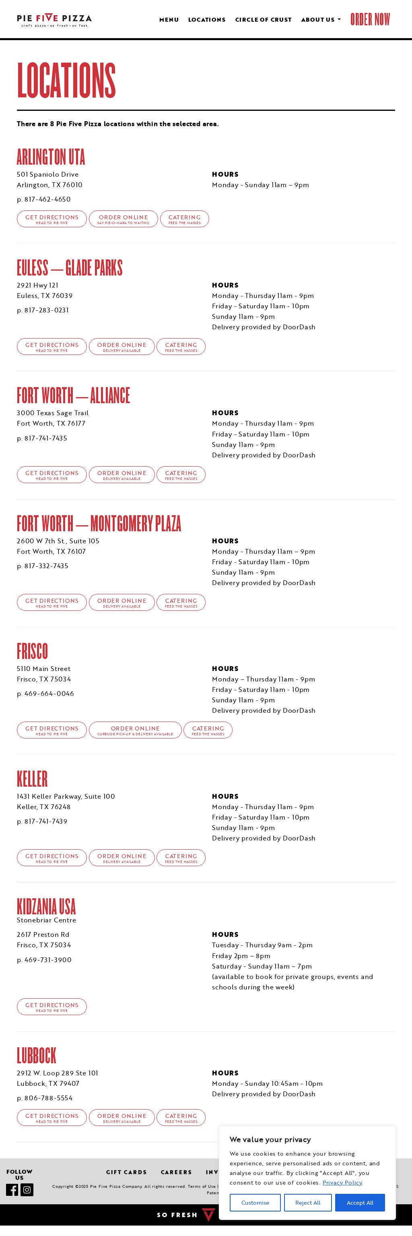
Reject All (307, 1203)
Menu (169, 20)
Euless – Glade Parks (70, 267)
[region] (307, 1173)
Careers (176, 1172)
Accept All (360, 1203)
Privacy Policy (343, 1183)
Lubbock (37, 1055)
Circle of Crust (263, 20)
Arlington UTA (51, 157)
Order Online (123, 219)
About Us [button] (319, 20)
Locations (206, 20)
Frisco (32, 651)
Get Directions (51, 219)
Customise (255, 1203)
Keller (32, 779)
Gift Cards (126, 1172)
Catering (185, 219)
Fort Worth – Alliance (73, 395)
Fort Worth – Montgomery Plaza (99, 523)
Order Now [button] (370, 19)
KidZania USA (46, 906)
